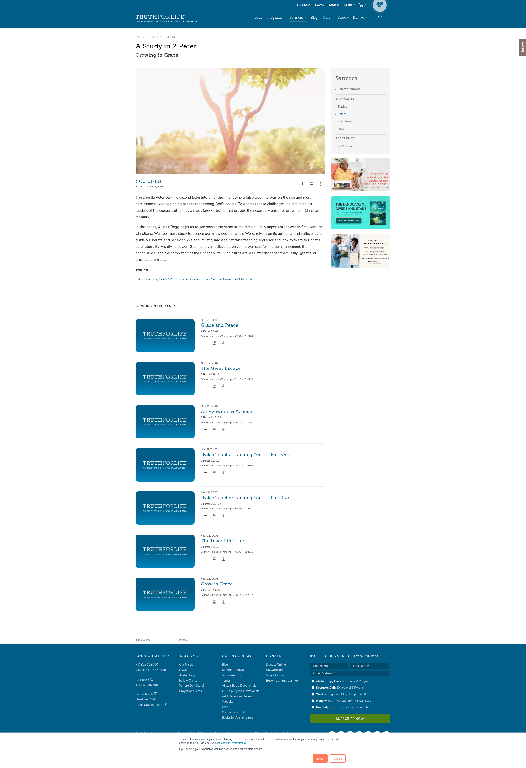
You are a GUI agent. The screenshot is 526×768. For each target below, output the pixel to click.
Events (319, 5)
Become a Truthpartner (282, 680)
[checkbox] (349, 694)
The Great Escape (221, 368)
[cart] (363, 5)
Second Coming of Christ (229, 279)
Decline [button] (337, 758)
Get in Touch (145, 694)
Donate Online (276, 664)
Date (341, 128)
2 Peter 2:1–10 (210, 461)
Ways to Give (275, 675)
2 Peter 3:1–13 (210, 547)
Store (342, 17)
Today (257, 17)
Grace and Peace (219, 325)
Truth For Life (166, 18)
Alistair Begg (188, 675)
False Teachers (146, 279)
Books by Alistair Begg (237, 717)
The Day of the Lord (223, 541)
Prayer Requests (190, 691)
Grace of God (200, 279)
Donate (358, 17)
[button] (311, 183)
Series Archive (231, 675)
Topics (342, 106)
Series (342, 114)
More (327, 17)
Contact (334, 5)
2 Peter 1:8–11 (210, 374)
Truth (253, 279)
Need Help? (144, 699)
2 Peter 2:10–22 (211, 504)
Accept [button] (320, 758)
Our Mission (187, 664)
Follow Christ (188, 680)
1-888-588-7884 (148, 685)
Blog (314, 17)
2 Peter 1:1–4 (209, 331)
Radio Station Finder (150, 705)
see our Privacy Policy (233, 742)
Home (183, 640)
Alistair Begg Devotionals (239, 686)
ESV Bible (345, 146)
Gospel (183, 279)
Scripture (344, 121)
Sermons (297, 17)
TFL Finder (303, 5)
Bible (225, 707)
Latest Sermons (349, 89)
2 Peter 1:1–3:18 (148, 181)
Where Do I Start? (191, 686)
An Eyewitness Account (227, 411)
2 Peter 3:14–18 (211, 590)
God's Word (168, 279)
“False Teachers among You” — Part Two (246, 498)
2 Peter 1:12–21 (211, 418)
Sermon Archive (233, 670)
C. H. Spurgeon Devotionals (240, 691)
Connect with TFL (234, 712)
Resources (147, 37)
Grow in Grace (217, 584)
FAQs (183, 670)
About (348, 5)
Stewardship (275, 670)
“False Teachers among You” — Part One (245, 455)
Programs (275, 17)
